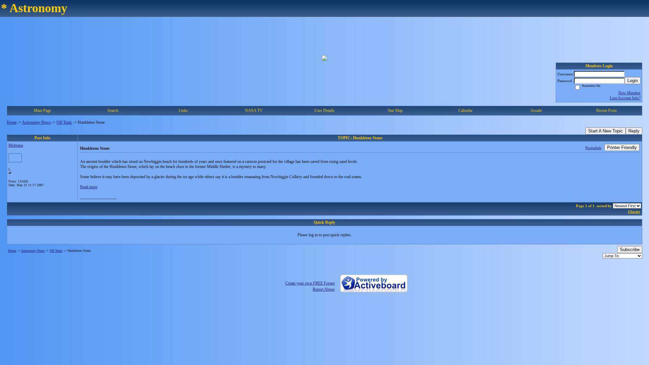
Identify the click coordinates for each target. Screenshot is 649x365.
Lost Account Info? (625, 98)
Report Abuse (324, 289)
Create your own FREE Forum (310, 283)
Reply (634, 130)
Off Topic (64, 122)
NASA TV (254, 110)
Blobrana (15, 145)
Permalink (593, 148)
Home (12, 122)
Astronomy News (36, 122)
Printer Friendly (622, 147)
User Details (324, 110)
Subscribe (630, 249)
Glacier (634, 212)
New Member (629, 93)
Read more (88, 187)
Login (632, 80)
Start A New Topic (605, 130)
